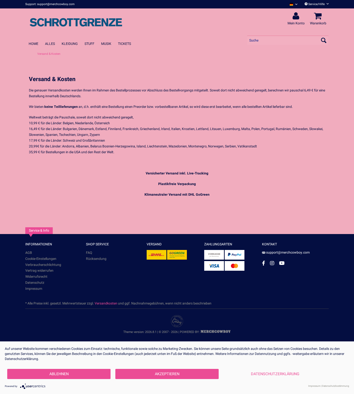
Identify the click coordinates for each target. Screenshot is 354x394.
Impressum (33, 288)
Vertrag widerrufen (39, 270)
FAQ (89, 252)
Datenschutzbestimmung (335, 386)
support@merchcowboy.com (288, 252)
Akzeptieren (167, 374)
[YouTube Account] (282, 263)
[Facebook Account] (263, 263)
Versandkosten (106, 303)
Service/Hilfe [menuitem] (316, 4)
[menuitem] (291, 4)
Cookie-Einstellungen (40, 258)
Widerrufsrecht (36, 276)
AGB (28, 252)
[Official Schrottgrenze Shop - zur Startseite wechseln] (76, 22)
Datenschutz (34, 282)
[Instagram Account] (272, 263)
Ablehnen (59, 374)
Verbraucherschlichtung (43, 264)
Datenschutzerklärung (275, 374)
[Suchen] (324, 40)
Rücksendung (96, 258)
